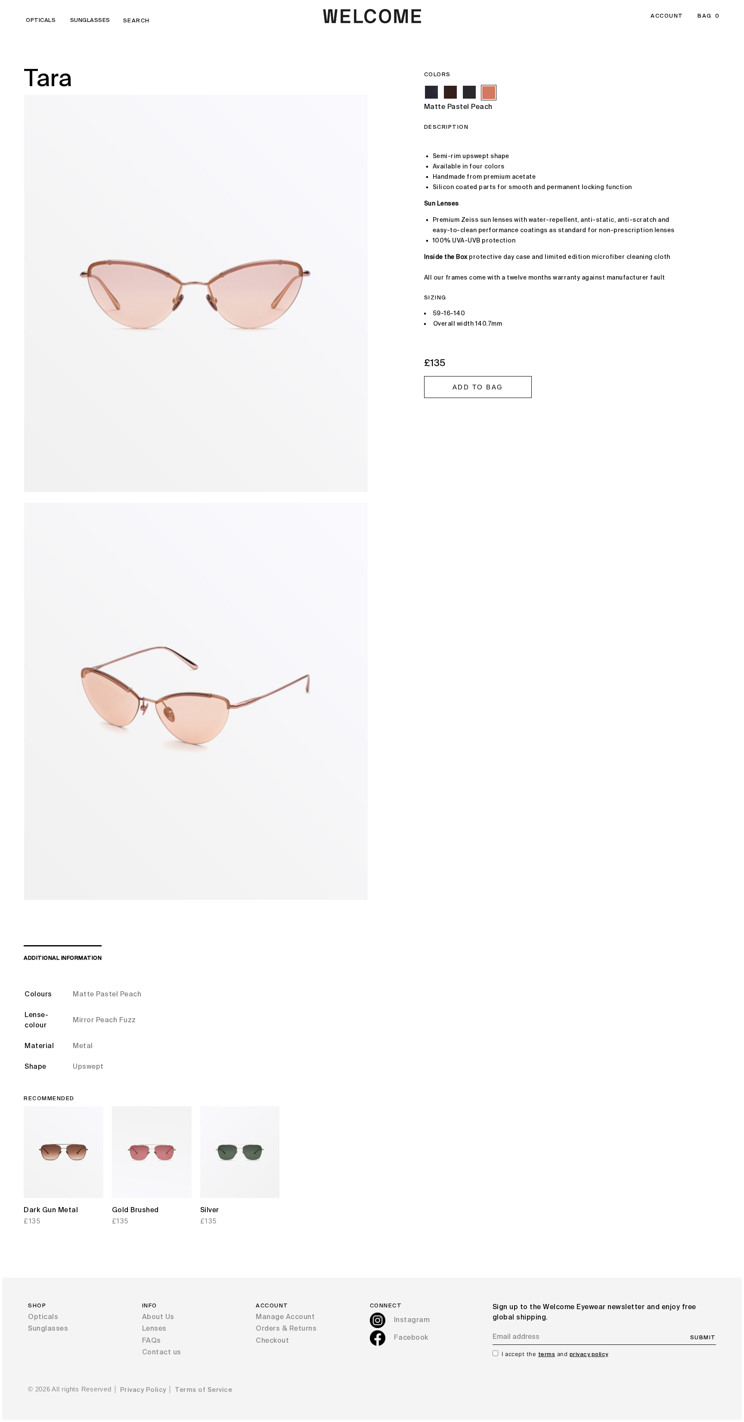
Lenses (154, 1329)
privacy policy (589, 1354)
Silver (209, 1210)
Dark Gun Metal (51, 1210)
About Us (158, 1317)
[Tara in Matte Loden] (469, 92)
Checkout (272, 1341)
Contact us (161, 1352)
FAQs (151, 1341)
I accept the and (555, 1353)
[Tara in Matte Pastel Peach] (488, 92)
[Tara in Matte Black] (431, 92)
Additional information (63, 958)
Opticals (41, 20)
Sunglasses (90, 20)
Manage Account (285, 1317)
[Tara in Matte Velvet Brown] (450, 92)
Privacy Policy (143, 1390)
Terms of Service (203, 1390)
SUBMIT (703, 1338)
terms (546, 1354)
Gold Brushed (135, 1210)
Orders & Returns (286, 1329)
